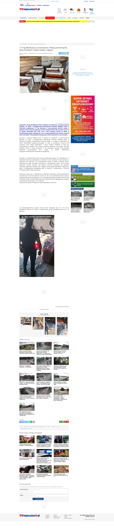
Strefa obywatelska (61, 18)
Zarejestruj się (92, 1)
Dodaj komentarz (39, 499)
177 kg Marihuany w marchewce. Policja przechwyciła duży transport (34, 426)
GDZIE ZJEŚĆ (72, 12)
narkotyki (48, 426)
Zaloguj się (86, 1)
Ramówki (81, 18)
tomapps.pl (93, 519)
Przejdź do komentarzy (44, 309)
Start (21, 44)
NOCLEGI (78, 12)
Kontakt (57, 1)
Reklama (53, 1)
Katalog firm (47, 517)
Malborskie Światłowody (68, 518)
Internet (46, 518)
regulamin (55, 486)
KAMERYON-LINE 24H (91, 13)
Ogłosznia (47, 516)
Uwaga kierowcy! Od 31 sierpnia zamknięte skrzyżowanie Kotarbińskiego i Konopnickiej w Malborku (49, 21)
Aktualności (23, 18)
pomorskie (53, 426)
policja (58, 426)
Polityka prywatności (56, 517)
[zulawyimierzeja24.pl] (30, 4)
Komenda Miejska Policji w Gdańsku (26, 428)
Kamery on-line (56, 518)
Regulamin (55, 516)
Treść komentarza (24, 489)
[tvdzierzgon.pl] (46, 4)
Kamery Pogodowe (32, 18)
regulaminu (36, 486)
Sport (69, 18)
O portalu (55, 515)
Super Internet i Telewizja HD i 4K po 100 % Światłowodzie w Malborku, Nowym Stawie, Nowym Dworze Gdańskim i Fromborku (82, 74)
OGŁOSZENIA (59, 12)
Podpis (21, 495)
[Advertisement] (57, 32)
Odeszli (87, 18)
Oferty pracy (82, 69)
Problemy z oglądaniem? (68, 515)
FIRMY (66, 12)
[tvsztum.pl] (39, 4)
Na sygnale (41, 18)
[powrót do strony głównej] (31, 9)
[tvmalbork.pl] (22, 4)
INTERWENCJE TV (85, 13)
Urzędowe (75, 18)
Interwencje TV (50, 18)
